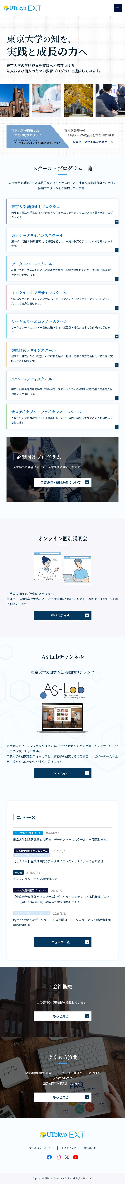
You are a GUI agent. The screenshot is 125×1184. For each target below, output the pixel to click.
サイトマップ (69, 1148)
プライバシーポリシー (41, 1148)
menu (118, 8)
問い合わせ (90, 1148)
